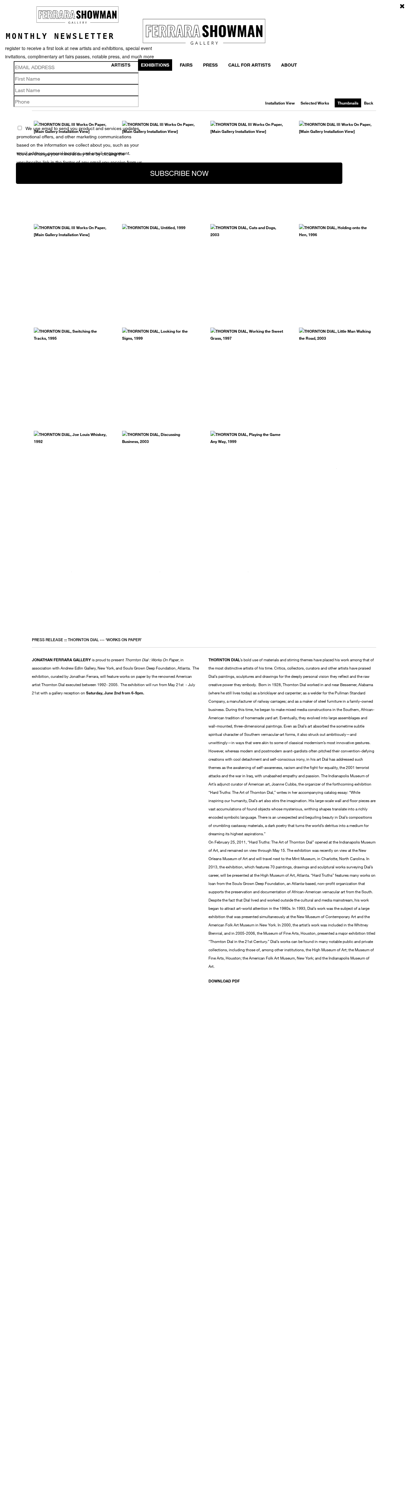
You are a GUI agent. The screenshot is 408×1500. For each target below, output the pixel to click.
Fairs (186, 65)
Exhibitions (155, 65)
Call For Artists (249, 65)
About (289, 65)
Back (368, 102)
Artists (120, 65)
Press (210, 65)
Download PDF (224, 980)
